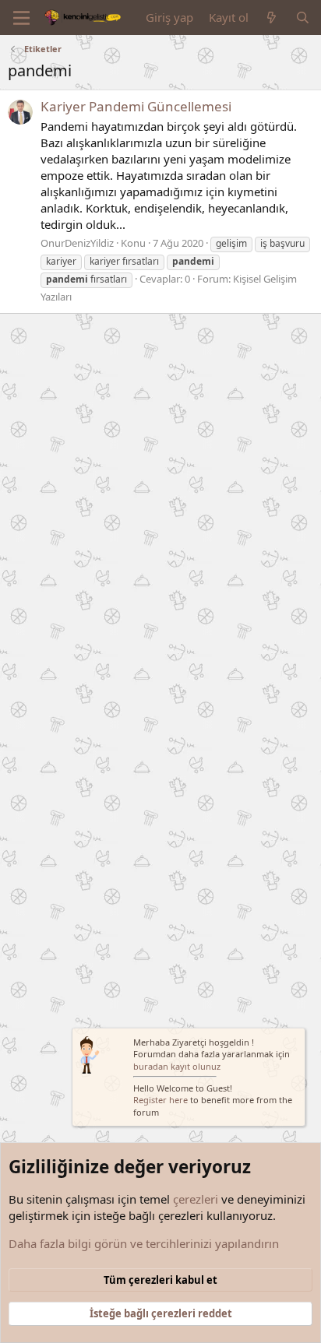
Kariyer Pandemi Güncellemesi (136, 106)
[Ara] (302, 17)
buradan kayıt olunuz (176, 1066)
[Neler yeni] (271, 17)
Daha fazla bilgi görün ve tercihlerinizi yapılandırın (144, 1243)
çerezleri (195, 1199)
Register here (160, 1100)
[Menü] (21, 17)
